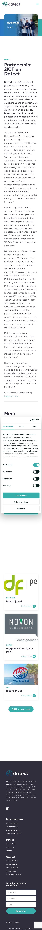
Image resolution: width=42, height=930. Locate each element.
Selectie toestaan (21, 502)
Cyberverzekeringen (13, 830)
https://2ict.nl (11, 396)
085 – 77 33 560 (12, 868)
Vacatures (10, 847)
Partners (9, 851)
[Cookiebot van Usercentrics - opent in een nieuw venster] (29, 420)
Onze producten (12, 823)
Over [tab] (34, 426)
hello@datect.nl (11, 871)
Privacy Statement (16, 928)
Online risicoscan (12, 827)
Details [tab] (21, 426)
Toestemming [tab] (8, 426)
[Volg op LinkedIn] (7, 808)
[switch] (36, 471)
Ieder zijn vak (14, 601)
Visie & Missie (11, 844)
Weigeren (21, 508)
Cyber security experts (14, 833)
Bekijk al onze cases (21, 709)
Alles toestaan (21, 495)
